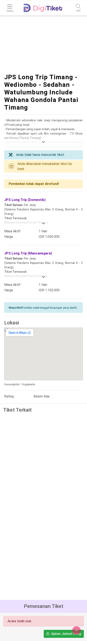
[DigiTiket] (43, 8)
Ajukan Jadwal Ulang (66, 634)
